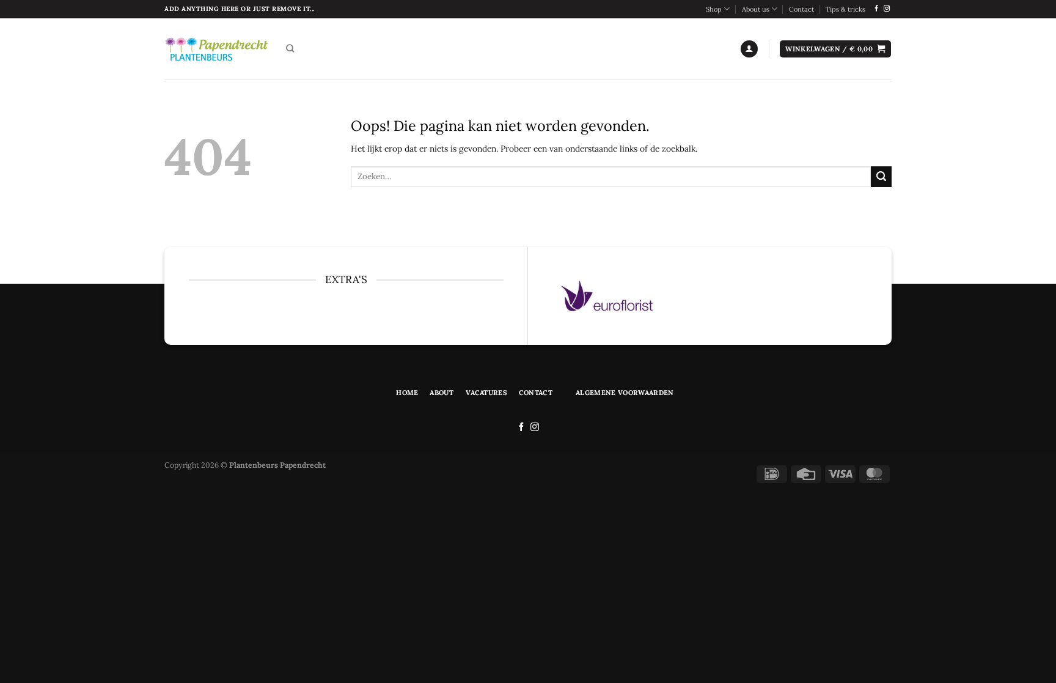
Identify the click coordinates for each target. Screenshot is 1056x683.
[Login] (749, 48)
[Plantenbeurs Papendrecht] (216, 49)
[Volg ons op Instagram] (887, 9)
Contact (801, 9)
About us (755, 9)
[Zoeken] (290, 49)
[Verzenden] (881, 176)
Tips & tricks (845, 9)
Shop (714, 9)
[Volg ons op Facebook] (876, 9)
